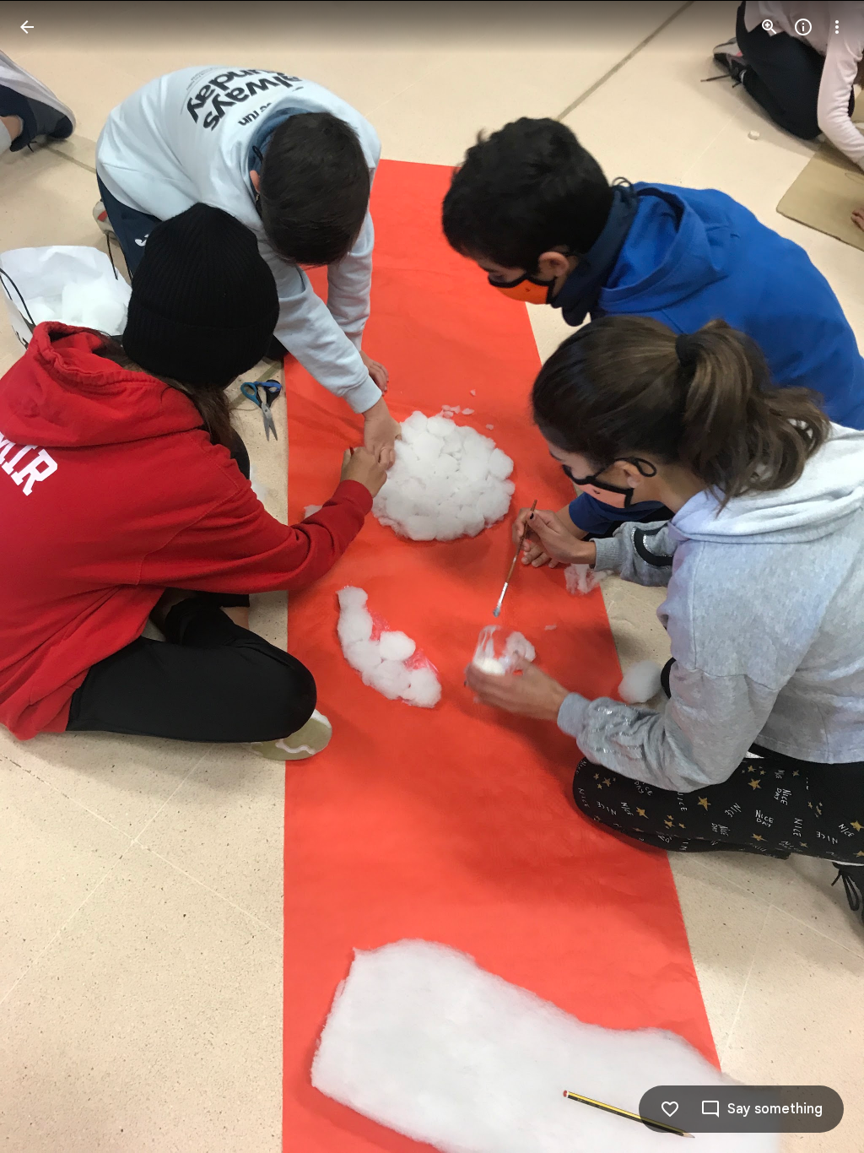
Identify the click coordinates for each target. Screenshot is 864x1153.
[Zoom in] (769, 27)
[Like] (670, 1109)
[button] (47, 576)
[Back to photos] (27, 27)
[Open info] (803, 27)
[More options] (837, 27)
